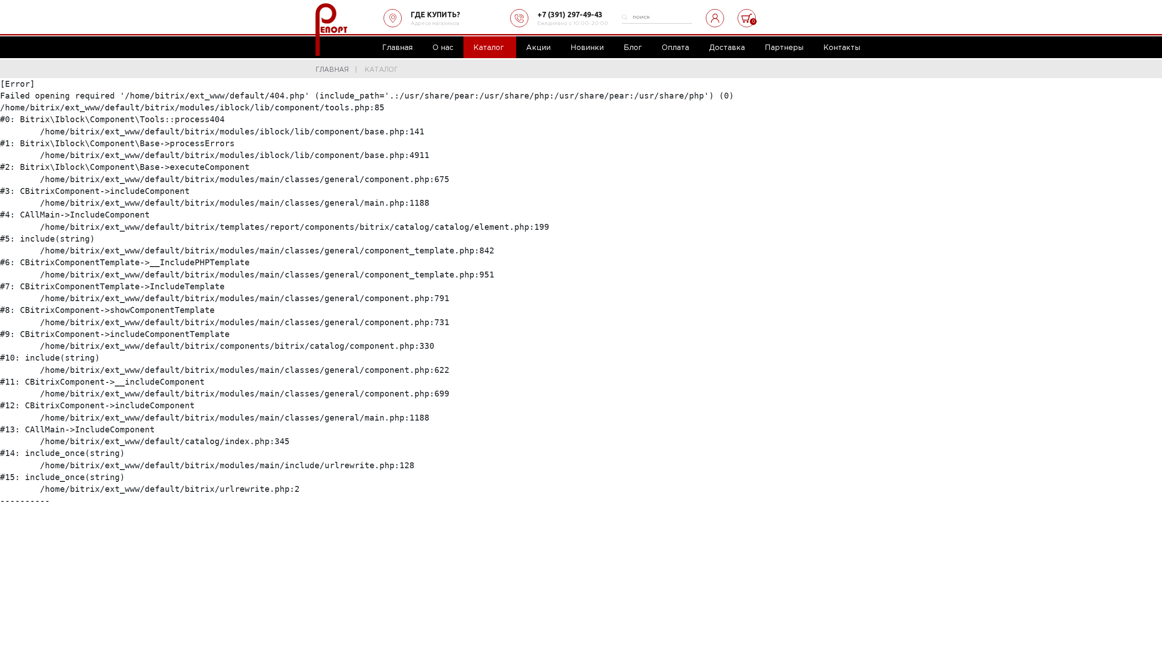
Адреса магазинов (435, 23)
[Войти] (715, 18)
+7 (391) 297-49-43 (569, 14)
